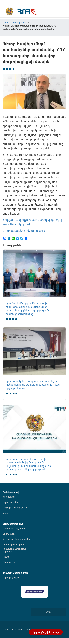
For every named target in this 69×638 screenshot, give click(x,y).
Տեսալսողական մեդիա (14, 43)
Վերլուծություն (9, 50)
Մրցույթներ (9, 533)
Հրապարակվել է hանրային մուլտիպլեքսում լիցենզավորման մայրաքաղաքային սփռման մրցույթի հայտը (33, 385)
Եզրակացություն (11, 577)
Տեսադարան (9, 562)
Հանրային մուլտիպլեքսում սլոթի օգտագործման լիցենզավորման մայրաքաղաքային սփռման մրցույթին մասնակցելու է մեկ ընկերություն (29, 464)
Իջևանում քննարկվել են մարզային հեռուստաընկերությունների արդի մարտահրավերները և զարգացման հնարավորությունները (27, 309)
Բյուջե (6, 556)
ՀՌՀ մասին (9, 497)
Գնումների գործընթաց (14, 544)
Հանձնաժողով (11, 492)
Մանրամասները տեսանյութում (24, 231)
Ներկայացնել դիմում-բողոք (46, 632)
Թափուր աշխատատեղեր (16, 539)
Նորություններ (10, 502)
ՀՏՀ (49, 612)
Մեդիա (4, 72)
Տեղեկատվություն (13, 523)
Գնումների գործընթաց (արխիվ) (14, 549)
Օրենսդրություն (9, 28)
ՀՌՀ (2, 21)
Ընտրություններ (10, 65)
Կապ (3, 79)
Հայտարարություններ (14, 528)
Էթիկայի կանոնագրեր (13, 57)
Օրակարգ (6, 35)
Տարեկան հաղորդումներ (16, 507)
